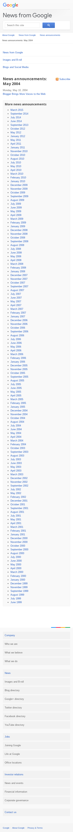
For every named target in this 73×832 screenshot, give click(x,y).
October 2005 (17, 373)
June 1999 (16, 602)
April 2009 (15, 215)
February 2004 (18, 444)
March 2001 (16, 527)
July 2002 (15, 489)
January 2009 (17, 226)
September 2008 (19, 241)
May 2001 (15, 519)
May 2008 (15, 256)
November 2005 (19, 369)
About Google (8, 35)
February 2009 (18, 222)
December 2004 (19, 410)
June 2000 (16, 560)
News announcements (50, 35)
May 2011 (15, 140)
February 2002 (18, 497)
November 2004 (19, 414)
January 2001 (17, 534)
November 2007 (19, 279)
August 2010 (17, 158)
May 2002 (15, 493)
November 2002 (19, 481)
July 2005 (15, 384)
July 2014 (15, 117)
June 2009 (16, 207)
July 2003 (15, 459)
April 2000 (15, 568)
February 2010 (18, 177)
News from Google (27, 15)
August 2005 (17, 380)
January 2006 (17, 361)
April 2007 (15, 305)
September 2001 (19, 508)
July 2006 (15, 339)
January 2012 (17, 136)
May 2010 (15, 166)
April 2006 (15, 350)
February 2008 (18, 267)
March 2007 (16, 309)
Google (6, 828)
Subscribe (64, 79)
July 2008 (15, 248)
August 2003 (17, 455)
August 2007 (17, 290)
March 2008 (16, 263)
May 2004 (15, 433)
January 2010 (17, 181)
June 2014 (16, 121)
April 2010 (15, 170)
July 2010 (15, 162)
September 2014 (19, 113)
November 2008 (19, 233)
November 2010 (19, 151)
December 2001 (19, 500)
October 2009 (17, 192)
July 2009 (15, 203)
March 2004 (16, 440)
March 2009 (16, 218)
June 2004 (16, 429)
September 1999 (19, 591)
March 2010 (16, 173)
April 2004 (15, 436)
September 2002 (19, 485)
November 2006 (19, 324)
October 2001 (17, 504)
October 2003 (17, 448)
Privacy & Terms (35, 828)
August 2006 (17, 335)
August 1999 (17, 594)
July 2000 (15, 557)
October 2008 (17, 237)
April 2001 (15, 523)
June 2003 (16, 463)
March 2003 (16, 474)
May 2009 (15, 211)
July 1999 (15, 598)
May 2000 (15, 564)
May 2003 (15, 466)
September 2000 (19, 549)
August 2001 (17, 512)
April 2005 (15, 395)
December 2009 (19, 185)
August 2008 (17, 245)
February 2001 (18, 530)
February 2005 (18, 403)
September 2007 (19, 286)
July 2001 (15, 515)
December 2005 (19, 365)
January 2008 (17, 271)
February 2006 (18, 358)
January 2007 (17, 316)
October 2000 (17, 545)
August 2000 (17, 553)
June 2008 (16, 252)
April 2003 (15, 470)
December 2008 (19, 230)
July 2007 (15, 294)
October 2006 (17, 327)
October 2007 (17, 282)
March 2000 (16, 572)
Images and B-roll (12, 59)
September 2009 (19, 196)
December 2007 (19, 275)
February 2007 (18, 312)
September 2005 (19, 376)
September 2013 (19, 125)
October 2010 (17, 155)
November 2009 (19, 188)
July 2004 (15, 425)
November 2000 (19, 542)
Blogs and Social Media (15, 67)
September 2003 (19, 451)
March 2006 (16, 354)
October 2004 (17, 418)
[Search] (48, 25)
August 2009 (17, 200)
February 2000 (18, 576)
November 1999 (19, 587)
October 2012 (17, 128)
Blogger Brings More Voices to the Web (24, 94)
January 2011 (17, 147)
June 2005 (16, 388)
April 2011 (15, 143)
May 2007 (15, 301)
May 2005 (15, 391)
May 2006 (15, 346)
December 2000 (19, 538)
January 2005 (17, 406)
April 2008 (15, 260)
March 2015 (16, 110)
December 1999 (19, 583)
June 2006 (16, 343)
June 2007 (16, 297)
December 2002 (19, 478)
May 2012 (15, 132)
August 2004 (17, 421)
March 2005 (16, 399)
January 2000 (17, 579)
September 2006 (19, 331)
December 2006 (19, 320)
